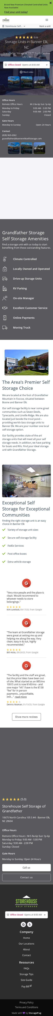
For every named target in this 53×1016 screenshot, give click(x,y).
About (26, 949)
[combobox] (26, 64)
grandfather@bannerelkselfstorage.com (22, 138)
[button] (26, 72)
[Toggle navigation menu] (48, 19)
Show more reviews (26, 716)
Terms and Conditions (26, 1007)
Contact (26, 955)
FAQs (26, 968)
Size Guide (26, 980)
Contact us (26, 877)
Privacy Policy (26, 1002)
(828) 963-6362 (9, 135)
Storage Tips (26, 974)
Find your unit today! (16, 12)
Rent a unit (45, 26)
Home (26, 937)
